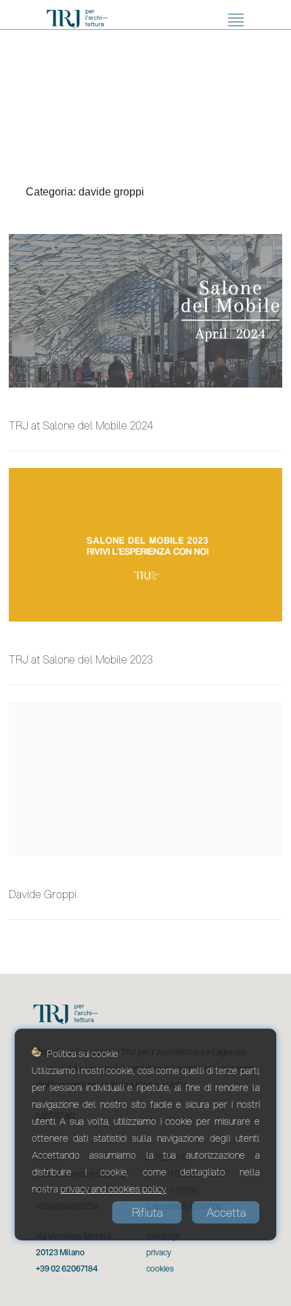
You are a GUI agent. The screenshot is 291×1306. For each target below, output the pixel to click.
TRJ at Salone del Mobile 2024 (81, 425)
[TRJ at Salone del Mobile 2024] (145, 311)
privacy (158, 1252)
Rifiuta (147, 1212)
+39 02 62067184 (66, 1268)
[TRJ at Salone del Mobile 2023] (145, 545)
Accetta (226, 1212)
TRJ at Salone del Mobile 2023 (81, 659)
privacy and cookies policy (113, 1189)
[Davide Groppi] (145, 779)
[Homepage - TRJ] (77, 20)
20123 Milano (60, 1252)
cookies (160, 1268)
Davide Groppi (42, 894)
